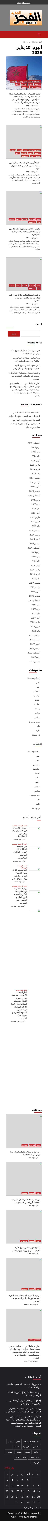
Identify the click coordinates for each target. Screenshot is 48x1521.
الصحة (30, 84)
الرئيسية (37, 84)
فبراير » (27, 1507)
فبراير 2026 (35, 469)
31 (17, 1502)
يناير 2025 (36, 526)
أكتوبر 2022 (35, 644)
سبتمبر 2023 (34, 596)
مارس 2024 (35, 569)
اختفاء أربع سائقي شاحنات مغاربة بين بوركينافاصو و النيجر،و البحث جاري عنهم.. (24, 165)
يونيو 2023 (35, 609)
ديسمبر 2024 (34, 530)
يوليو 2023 (35, 604)
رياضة (17, 84)
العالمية (23, 84)
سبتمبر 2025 (34, 491)
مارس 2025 (35, 517)
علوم (38, 730)
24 (17, 1496)
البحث (38, 324)
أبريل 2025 (35, 513)
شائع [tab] (33, 817)
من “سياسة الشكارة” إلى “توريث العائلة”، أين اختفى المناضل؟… (26, 359)
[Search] (7, 35)
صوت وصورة (34, 721)
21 (33, 1496)
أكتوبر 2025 (35, 486)
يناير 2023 (36, 631)
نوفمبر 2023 (35, 587)
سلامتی (37, 713)
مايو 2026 (36, 456)
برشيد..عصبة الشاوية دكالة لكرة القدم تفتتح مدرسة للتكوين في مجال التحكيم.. (24, 298)
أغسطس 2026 (34, 443)
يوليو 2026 (35, 447)
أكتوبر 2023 (35, 591)
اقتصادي (13, 81)
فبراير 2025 (35, 521)
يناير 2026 (36, 473)
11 (12, 1485)
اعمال (20, 81)
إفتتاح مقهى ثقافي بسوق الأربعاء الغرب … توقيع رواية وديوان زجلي (26, 367)
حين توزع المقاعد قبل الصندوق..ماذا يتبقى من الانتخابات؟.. (25, 352)
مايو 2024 (36, 561)
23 (22, 1496)
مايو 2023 (36, 613)
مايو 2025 (36, 508)
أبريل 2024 (35, 565)
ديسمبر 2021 (34, 661)
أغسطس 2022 (34, 652)
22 (27, 1496)
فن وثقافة (25, 87)
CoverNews (17, 1516)
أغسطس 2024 (34, 548)
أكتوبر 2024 (35, 539)
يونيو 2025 (35, 504)
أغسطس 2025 (34, 495)
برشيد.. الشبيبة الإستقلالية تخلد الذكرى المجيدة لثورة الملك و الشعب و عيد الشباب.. (24, 375)
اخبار (25, 81)
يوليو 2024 (35, 552)
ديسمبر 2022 (34, 635)
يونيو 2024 (35, 556)
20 (38, 1496)
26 (7, 1496)
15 (27, 1491)
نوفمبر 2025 (35, 482)
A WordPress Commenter (28, 412)
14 (33, 1491)
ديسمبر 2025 (34, 478)
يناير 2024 (36, 578)
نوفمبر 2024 (35, 534)
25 (12, 1496)
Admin (28, 105)
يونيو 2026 (35, 451)
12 (7, 1485)
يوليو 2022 (35, 657)
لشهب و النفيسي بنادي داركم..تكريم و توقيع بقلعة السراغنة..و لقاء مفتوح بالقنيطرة (24, 231)
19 (7, 1491)
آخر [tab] (39, 817)
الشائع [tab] (26, 817)
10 (17, 1485)
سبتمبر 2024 (34, 543)
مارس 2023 (35, 622)
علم (31, 87)
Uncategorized (34, 81)
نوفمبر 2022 (35, 639)
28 (33, 1502)
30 (22, 1502)
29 (27, 1502)
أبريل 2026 (35, 460)
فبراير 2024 (35, 574)
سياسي (37, 87)
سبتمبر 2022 (34, 648)
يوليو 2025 (35, 499)
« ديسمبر (36, 1507)
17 (17, 1491)
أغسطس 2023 (34, 600)
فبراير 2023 (35, 626)
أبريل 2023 (35, 617)
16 (22, 1491)
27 (38, 1502)
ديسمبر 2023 (34, 583)
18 (12, 1491)
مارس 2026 (35, 465)
